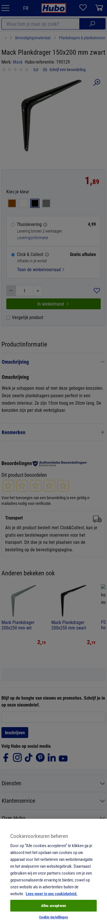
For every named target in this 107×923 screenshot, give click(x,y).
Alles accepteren (53, 905)
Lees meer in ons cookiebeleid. (51, 893)
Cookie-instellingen (53, 917)
